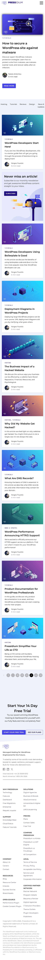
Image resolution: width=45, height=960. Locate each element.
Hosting (4, 104)
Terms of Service (30, 862)
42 (36, 675)
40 (27, 675)
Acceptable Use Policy (32, 869)
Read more (9, 86)
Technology (7, 792)
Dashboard (7, 800)
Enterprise (7, 807)
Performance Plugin (11, 903)
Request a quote (9, 810)
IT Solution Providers (31, 906)
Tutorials (6, 38)
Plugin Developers (30, 913)
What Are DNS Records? (19, 478)
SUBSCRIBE (10, 193)
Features (6, 796)
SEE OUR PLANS (34, 732)
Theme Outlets (29, 909)
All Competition (29, 854)
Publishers (27, 916)
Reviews (23, 104)
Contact (6, 869)
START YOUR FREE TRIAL (14, 732)
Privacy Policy (29, 866)
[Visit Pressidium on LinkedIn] (8, 769)
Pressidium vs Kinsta (31, 838)
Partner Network (30, 891)
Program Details (30, 895)
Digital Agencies (30, 792)
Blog (5, 879)
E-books (6, 886)
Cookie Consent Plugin (12, 906)
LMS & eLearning (30, 809)
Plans (25, 819)
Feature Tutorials (9, 827)
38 (18, 675)
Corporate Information (32, 879)
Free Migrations (9, 803)
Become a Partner (30, 899)
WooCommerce (29, 800)
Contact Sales (28, 823)
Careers (6, 866)
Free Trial (27, 826)
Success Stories (9, 890)
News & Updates (11, 528)
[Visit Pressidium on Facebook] (4, 769)
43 (41, 675)
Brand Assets (8, 893)
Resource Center (9, 882)
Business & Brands (30, 796)
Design (32, 104)
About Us (6, 862)
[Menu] (41, 3)
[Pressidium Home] (22, 746)
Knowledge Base (9, 820)
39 (22, 675)
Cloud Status (8, 823)
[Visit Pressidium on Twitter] (12, 769)
